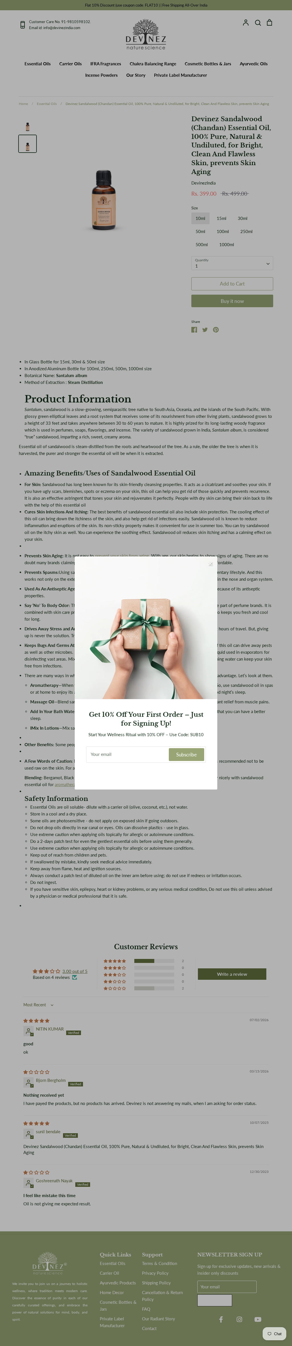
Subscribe (186, 755)
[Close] (210, 563)
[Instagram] (146, 774)
